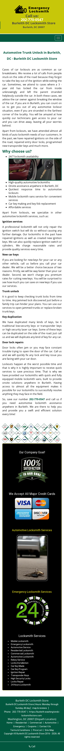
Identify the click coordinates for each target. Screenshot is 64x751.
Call (33, 746)
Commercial (36, 722)
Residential (21, 722)
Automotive (51, 722)
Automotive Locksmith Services (32, 530)
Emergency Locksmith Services (32, 591)
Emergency (19, 726)
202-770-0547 (32, 19)
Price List (37, 730)
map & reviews (39, 708)
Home (10, 722)
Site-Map (49, 730)
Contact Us (45, 726)
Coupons (32, 726)
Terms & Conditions (20, 730)
